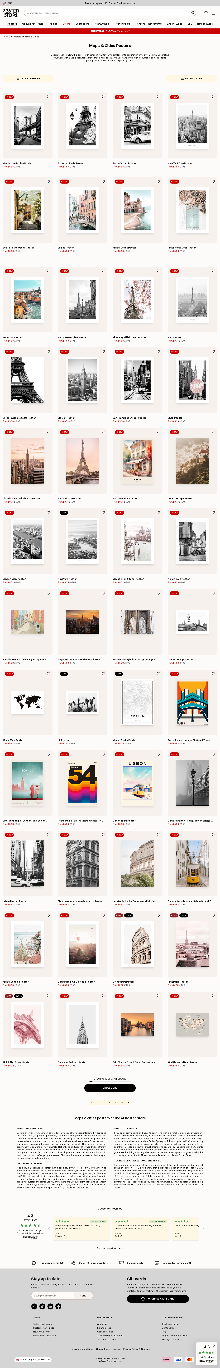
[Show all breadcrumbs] (6, 36)
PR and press (104, 1327)
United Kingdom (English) (32, 1359)
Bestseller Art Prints (43, 1327)
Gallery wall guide (42, 1324)
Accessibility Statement (110, 1335)
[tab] (206, 13)
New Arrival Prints (42, 1331)
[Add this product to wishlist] (48, 97)
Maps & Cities (32, 36)
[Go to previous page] (92, 1102)
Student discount (106, 1339)
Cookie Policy (103, 1349)
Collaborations (105, 1331)
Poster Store (117, 1358)
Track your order (170, 1324)
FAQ (164, 1331)
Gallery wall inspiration (45, 1335)
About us (102, 1324)
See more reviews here (110, 1248)
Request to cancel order (175, 1335)
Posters (17, 36)
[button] (206, 1353)
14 (122, 1102)
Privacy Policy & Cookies (136, 1349)
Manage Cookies (170, 1339)
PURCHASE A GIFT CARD (160, 1298)
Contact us (168, 1327)
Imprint (117, 1349)
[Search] (193, 13)
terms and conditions (82, 1349)
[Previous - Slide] (49, 1228)
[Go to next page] (128, 1102)
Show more (110, 1088)
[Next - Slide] (203, 1228)
